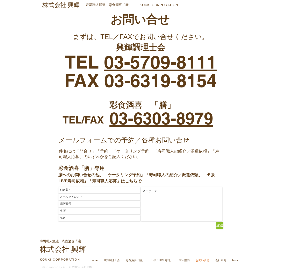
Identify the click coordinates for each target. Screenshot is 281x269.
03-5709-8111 (160, 62)
